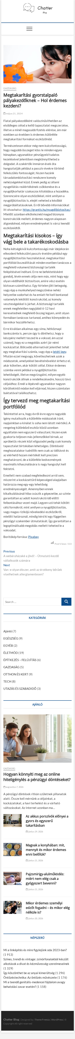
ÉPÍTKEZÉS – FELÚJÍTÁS (19, 660)
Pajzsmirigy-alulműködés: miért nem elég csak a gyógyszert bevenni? (45, 878)
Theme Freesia (42, 1019)
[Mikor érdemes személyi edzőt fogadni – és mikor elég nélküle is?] (12, 907)
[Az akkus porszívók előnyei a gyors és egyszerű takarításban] (12, 820)
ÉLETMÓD (10, 652)
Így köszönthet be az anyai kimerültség (29, 973)
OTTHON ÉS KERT (15, 674)
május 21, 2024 (14, 113)
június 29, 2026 (35, 831)
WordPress (57, 1019)
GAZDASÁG (10, 88)
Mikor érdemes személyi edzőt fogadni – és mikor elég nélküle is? (48, 907)
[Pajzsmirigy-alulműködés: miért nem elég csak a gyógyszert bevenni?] (12, 878)
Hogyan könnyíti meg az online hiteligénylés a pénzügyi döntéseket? (37, 776)
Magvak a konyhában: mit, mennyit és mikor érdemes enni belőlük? (46, 850)
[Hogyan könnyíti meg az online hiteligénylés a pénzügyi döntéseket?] (37, 738)
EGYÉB (8, 645)
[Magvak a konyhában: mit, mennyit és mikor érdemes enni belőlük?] (12, 849)
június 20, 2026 (35, 918)
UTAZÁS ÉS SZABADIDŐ (19, 688)
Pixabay (33, 537)
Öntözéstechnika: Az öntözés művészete (30, 977)
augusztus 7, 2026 (14, 787)
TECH (7, 681)
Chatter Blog (11, 1019)
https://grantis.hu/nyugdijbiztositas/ (46, 209)
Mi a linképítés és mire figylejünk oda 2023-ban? (35, 950)
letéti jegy (59, 351)
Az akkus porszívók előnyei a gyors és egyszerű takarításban (47, 821)
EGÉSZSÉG (10, 638)
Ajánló (7, 631)
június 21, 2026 (35, 860)
